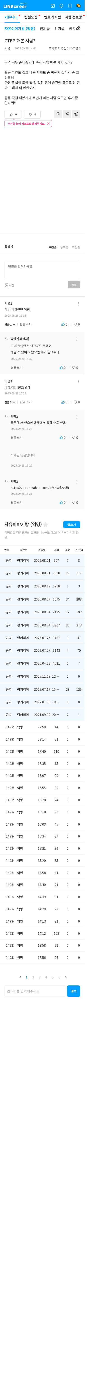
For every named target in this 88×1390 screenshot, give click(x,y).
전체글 (45, 28)
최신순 (76, 247)
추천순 (53, 247)
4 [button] (46, 977)
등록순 (64, 247)
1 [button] (27, 977)
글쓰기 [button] (71, 524)
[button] (20, 977)
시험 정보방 (73, 17)
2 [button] (33, 977)
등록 (73, 284)
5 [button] (53, 977)
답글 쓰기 (25, 324)
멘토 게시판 (52, 17)
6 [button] (59, 977)
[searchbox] (35, 991)
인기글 (59, 28)
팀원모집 (30, 17)
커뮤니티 (11, 17)
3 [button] (40, 977)
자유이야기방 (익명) (20, 28)
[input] (42, 270)
